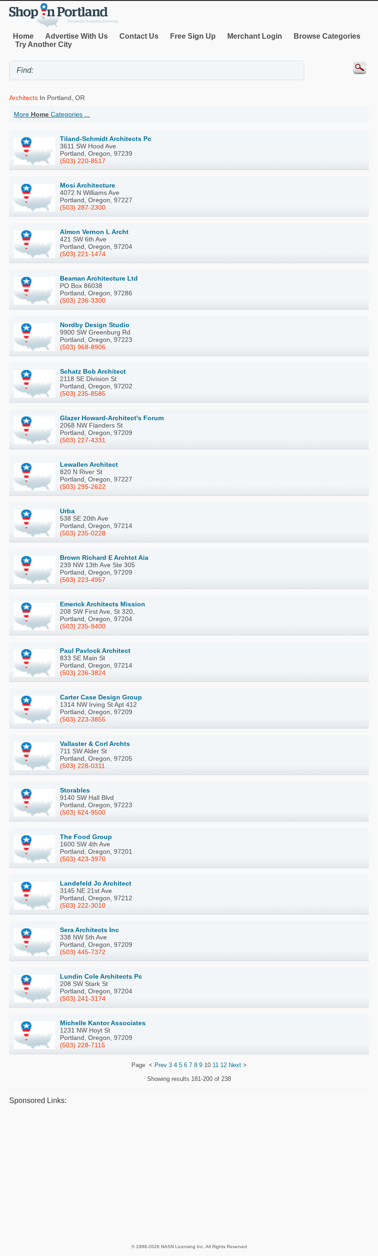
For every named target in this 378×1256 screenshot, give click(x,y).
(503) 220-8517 (83, 160)
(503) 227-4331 (83, 440)
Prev (160, 1065)
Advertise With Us (76, 36)
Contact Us (139, 36)
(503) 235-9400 (83, 626)
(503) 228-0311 (82, 765)
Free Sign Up (193, 36)
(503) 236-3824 (83, 672)
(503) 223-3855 (83, 719)
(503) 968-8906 (83, 347)
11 (216, 1065)
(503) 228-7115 (82, 1045)
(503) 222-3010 (83, 905)
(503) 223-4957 (83, 579)
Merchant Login (254, 36)
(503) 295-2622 (83, 486)
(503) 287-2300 (83, 207)
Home (23, 36)
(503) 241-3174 (83, 998)
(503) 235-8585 (83, 393)
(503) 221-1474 (83, 254)
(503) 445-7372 (83, 952)
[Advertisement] (189, 1173)
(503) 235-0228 (83, 533)
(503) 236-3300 (83, 300)
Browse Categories (327, 36)
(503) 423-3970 (83, 859)
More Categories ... (52, 114)
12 (223, 1065)
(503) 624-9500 (83, 812)
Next (235, 1065)
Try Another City (43, 44)
